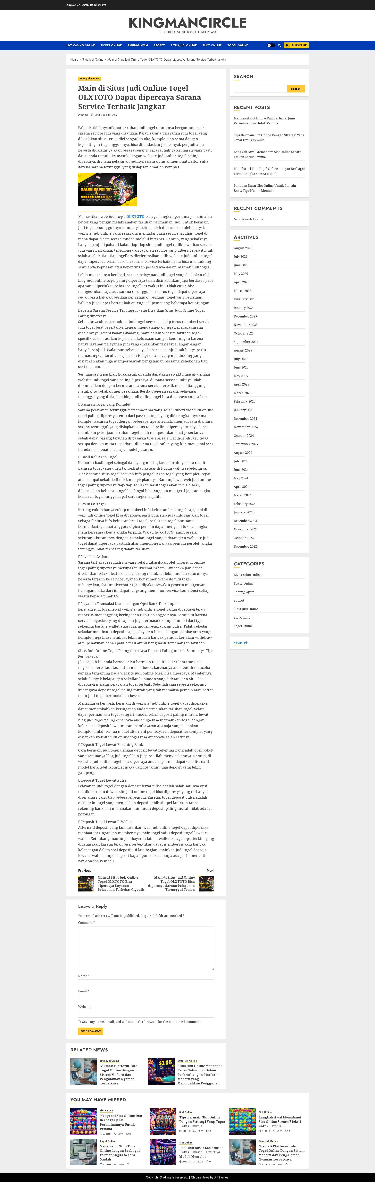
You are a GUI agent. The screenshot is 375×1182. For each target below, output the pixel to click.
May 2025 (241, 376)
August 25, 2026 (272, 1131)
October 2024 (244, 435)
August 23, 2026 (272, 1164)
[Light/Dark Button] (271, 45)
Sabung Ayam (138, 45)
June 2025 (241, 367)
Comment (86, 922)
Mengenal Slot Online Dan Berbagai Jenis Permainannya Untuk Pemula (264, 121)
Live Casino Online (80, 45)
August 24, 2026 (113, 1164)
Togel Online (237, 45)
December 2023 (245, 521)
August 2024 (243, 452)
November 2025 (246, 325)
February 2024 (244, 504)
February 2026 (244, 299)
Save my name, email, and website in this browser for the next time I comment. (141, 1022)
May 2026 (241, 274)
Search (243, 76)
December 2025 (245, 316)
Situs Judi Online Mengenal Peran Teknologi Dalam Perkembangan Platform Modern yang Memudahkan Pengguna (200, 1075)
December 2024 (245, 418)
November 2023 (246, 529)
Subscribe (299, 45)
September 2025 (246, 342)
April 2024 (241, 487)
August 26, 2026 (192, 1131)
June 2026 (241, 265)
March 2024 (242, 495)
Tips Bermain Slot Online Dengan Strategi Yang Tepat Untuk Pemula (202, 1121)
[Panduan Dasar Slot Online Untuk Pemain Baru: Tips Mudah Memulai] (163, 1152)
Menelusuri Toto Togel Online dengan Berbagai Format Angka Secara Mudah (120, 1152)
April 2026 (241, 282)
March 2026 (242, 291)
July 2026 (240, 256)
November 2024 (246, 427)
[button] (279, 45)
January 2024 (244, 512)
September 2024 (246, 444)
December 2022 (245, 546)
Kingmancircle (187, 23)
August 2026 (243, 248)
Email (83, 991)
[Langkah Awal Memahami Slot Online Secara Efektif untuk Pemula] (242, 1121)
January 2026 (244, 308)
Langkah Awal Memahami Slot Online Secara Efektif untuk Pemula (280, 1121)
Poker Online (111, 45)
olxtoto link (241, 643)
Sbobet (159, 45)
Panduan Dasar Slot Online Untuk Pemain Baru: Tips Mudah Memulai (201, 1152)
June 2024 (241, 469)
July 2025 (240, 359)
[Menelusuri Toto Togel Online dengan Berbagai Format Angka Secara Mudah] (83, 1152)
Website (84, 1006)
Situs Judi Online (184, 45)
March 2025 (242, 393)
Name (83, 976)
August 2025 (243, 350)
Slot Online (212, 45)
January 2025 (244, 410)
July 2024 (240, 461)
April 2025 (241, 384)
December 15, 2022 (106, 115)
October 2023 (244, 538)
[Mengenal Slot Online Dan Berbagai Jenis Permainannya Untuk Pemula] (83, 1121)
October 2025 (244, 333)
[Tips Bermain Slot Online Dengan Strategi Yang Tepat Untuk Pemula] (163, 1121)
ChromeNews (200, 1177)
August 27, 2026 (113, 1134)
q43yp (84, 115)
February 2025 (244, 401)
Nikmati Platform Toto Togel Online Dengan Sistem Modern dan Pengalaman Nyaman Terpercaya (118, 1075)
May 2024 (241, 478)
